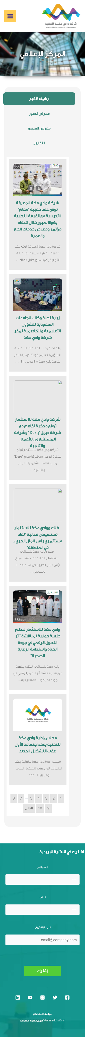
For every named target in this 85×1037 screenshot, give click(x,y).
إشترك (42, 971)
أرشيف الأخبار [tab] (39, 99)
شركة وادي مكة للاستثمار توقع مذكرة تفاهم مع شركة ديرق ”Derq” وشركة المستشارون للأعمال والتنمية (37, 432)
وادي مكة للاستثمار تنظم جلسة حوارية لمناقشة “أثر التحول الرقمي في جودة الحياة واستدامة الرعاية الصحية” (37, 642)
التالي (29, 808)
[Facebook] (67, 997)
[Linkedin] (17, 997)
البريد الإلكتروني (42, 927)
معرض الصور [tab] (39, 113)
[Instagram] (42, 997)
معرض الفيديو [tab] (39, 128)
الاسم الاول (42, 867)
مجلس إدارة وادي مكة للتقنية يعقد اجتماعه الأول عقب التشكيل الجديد (38, 744)
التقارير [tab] (39, 143)
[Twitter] (55, 997)
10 (40, 808)
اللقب (43, 897)
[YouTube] (30, 997)
